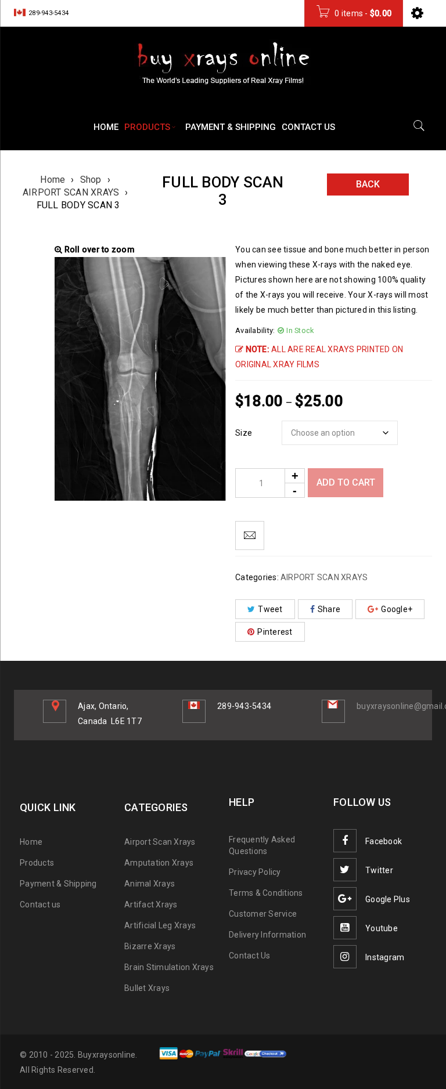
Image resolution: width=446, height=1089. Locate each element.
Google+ (396, 609)
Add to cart (345, 482)
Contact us (40, 904)
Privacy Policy (255, 872)
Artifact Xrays (151, 904)
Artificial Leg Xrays (160, 925)
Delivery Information (267, 934)
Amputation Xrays (158, 862)
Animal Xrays (149, 883)
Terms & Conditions (266, 893)
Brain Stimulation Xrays (169, 967)
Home (52, 179)
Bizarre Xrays (149, 946)
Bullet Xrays (147, 988)
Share (329, 609)
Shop (91, 179)
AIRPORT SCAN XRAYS (71, 192)
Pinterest (274, 631)
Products (37, 862)
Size (243, 432)
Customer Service (263, 913)
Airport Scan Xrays (160, 841)
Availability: (255, 330)
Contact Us (250, 955)
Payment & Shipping (58, 883)
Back (368, 184)
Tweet (270, 609)
